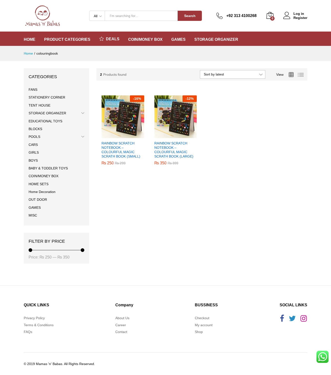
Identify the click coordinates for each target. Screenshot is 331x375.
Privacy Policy (34, 318)
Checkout (202, 318)
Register (300, 18)
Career (120, 325)
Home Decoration (42, 192)
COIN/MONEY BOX (43, 176)
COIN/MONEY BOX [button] (145, 40)
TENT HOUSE (39, 105)
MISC (33, 215)
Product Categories (67, 40)
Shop (199, 332)
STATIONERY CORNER (47, 97)
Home (29, 40)
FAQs (28, 332)
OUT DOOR (38, 199)
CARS (33, 145)
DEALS (112, 39)
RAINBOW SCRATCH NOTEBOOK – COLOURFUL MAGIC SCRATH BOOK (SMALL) (121, 149)
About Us (122, 318)
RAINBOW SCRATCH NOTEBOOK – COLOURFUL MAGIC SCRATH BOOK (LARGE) (173, 149)
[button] (117, 135)
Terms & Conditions (39, 325)
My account (204, 325)
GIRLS (34, 152)
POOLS (34, 137)
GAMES (35, 207)
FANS (33, 90)
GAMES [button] (178, 40)
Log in (298, 14)
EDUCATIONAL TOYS (45, 121)
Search (190, 16)
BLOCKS (35, 129)
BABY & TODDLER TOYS (48, 168)
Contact (121, 332)
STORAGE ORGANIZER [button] (216, 40)
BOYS (33, 160)
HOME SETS (38, 184)
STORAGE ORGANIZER (47, 113)
